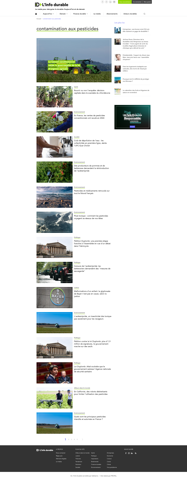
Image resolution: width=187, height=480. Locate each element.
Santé (93, 453)
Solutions (78, 464)
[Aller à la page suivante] (82, 439)
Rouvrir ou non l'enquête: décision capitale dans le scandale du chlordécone (92, 91)
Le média (97, 14)
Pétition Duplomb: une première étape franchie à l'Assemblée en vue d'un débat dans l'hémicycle (92, 243)
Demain (63, 14)
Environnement (96, 467)
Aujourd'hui (47, 14)
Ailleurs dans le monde (82, 453)
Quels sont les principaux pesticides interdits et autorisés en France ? (90, 418)
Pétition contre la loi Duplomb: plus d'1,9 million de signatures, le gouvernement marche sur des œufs (92, 344)
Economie (110, 456)
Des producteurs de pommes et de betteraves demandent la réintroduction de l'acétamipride (91, 168)
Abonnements (112, 14)
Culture (109, 459)
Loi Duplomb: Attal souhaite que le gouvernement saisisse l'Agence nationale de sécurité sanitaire (92, 369)
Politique (94, 456)
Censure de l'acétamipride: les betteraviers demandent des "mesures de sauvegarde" (92, 268)
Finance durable (79, 14)
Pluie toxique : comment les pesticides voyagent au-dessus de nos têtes (91, 217)
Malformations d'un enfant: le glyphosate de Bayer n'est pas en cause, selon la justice (92, 294)
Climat (109, 464)
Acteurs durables (130, 14)
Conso (109, 462)
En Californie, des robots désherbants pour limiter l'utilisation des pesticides (91, 392)
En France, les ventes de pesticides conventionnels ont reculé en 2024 (89, 116)
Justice (77, 456)
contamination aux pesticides (52, 19)
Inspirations (94, 459)
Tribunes (78, 459)
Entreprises (110, 453)
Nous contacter (60, 453)
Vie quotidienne (112, 467)
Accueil (36, 13)
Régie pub (59, 456)
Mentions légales (61, 459)
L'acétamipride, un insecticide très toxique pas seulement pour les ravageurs (92, 317)
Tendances (78, 462)
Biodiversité (94, 462)
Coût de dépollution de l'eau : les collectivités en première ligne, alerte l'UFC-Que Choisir (90, 143)
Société (77, 467)
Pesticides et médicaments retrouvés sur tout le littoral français (92, 192)
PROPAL (114, 476)
